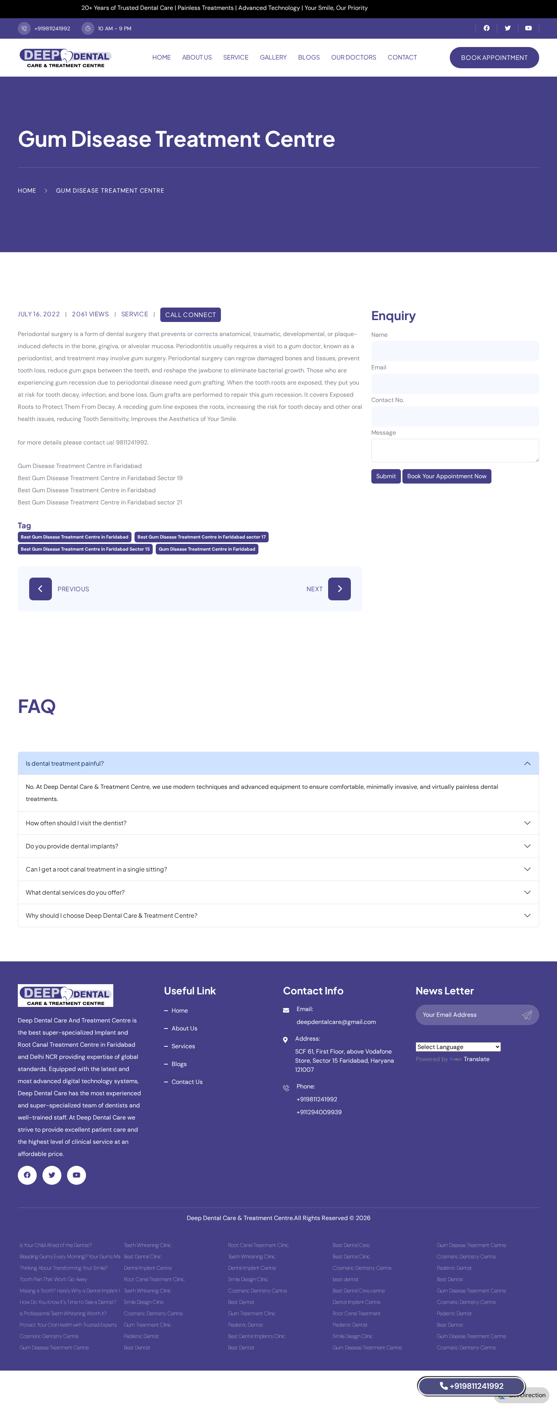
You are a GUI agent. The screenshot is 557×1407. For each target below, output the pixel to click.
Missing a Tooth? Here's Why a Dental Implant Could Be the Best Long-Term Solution (70, 1290)
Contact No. (387, 400)
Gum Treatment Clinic (147, 1324)
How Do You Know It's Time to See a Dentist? (68, 1302)
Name (379, 335)
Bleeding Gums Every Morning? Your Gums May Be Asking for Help (70, 1256)
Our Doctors (353, 57)
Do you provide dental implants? (72, 846)
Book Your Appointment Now (447, 476)
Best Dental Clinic (142, 1256)
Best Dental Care (351, 1245)
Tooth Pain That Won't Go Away (53, 1279)
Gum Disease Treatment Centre (54, 1347)
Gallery (273, 57)
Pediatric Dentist (141, 1336)
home (180, 1010)
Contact (402, 57)
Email (378, 367)
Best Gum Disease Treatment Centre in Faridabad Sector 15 (85, 549)
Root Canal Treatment (357, 1313)
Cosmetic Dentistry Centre (49, 1336)
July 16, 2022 (39, 314)
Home (161, 57)
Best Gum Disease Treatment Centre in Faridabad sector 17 (202, 537)
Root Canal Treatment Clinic (154, 1279)
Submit (386, 476)
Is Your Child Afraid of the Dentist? (56, 1245)
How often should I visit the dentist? (76, 823)
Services (183, 1046)
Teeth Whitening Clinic (147, 1245)
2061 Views (90, 314)
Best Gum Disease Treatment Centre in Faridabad (74, 537)
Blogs (309, 57)
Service (236, 57)
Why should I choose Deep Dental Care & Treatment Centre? (111, 915)
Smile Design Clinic (144, 1302)
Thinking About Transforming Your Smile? (64, 1267)
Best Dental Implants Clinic (256, 1336)
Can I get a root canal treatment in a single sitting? (96, 869)
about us (184, 1028)
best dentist (346, 1279)
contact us (187, 1082)
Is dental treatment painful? (65, 763)
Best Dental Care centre (359, 1290)
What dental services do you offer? (75, 892)
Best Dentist (137, 1347)
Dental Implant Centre (148, 1267)
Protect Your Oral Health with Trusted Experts (68, 1324)
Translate (477, 1059)
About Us (197, 57)
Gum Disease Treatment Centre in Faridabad (207, 549)
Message (383, 433)
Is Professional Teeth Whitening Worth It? (63, 1313)
